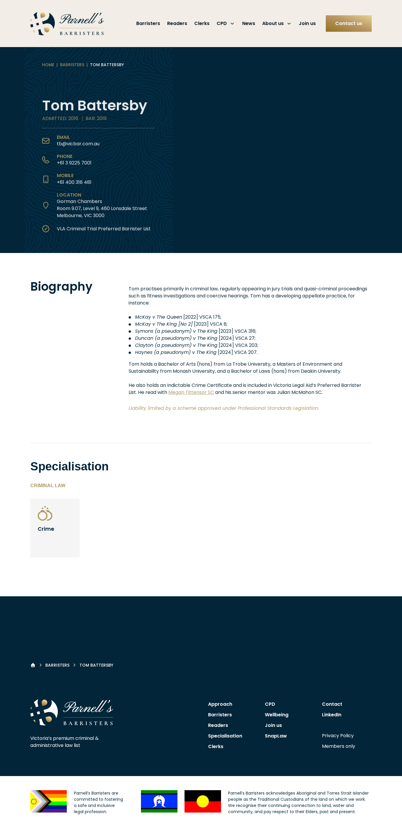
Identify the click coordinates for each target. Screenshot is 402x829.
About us (273, 23)
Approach (220, 704)
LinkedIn (331, 714)
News (248, 23)
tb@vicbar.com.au (78, 143)
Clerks (202, 23)
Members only (338, 746)
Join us (307, 23)
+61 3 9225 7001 (74, 162)
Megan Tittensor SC (191, 392)
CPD (222, 23)
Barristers (148, 23)
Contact (332, 704)
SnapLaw (276, 736)
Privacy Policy (338, 735)
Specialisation (225, 736)
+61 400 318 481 (74, 182)
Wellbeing (276, 714)
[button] (71, 712)
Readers (177, 23)
